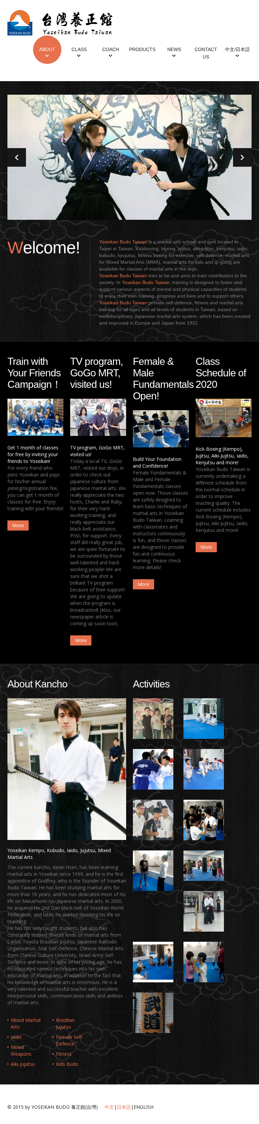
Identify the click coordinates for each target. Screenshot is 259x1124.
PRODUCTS (142, 49)
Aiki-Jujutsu (23, 1064)
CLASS (79, 49)
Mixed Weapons (21, 1050)
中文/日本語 (237, 49)
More (18, 525)
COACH (110, 49)
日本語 (124, 1107)
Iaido (16, 1037)
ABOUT (47, 49)
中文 (109, 1107)
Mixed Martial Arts (25, 1023)
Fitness (63, 1054)
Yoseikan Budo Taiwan (123, 241)
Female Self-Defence (69, 1040)
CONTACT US (206, 53)
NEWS (174, 49)
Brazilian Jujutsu (65, 1023)
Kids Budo (67, 1064)
